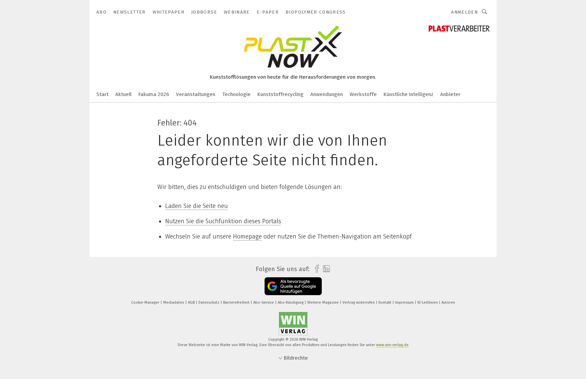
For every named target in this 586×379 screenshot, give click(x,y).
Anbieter (450, 94)
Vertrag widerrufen (359, 302)
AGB (192, 302)
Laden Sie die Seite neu (196, 206)
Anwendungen (326, 94)
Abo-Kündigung (291, 302)
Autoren (448, 302)
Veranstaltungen (195, 94)
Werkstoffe (363, 94)
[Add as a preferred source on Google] (293, 286)
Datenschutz (209, 302)
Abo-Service (264, 302)
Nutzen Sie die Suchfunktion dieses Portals (223, 221)
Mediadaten (174, 302)
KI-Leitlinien (428, 302)
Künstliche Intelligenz (408, 94)
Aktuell (123, 94)
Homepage (247, 236)
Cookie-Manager (145, 302)
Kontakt (385, 302)
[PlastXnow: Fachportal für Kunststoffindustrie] (102, 94)
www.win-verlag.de (392, 345)
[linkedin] (325, 269)
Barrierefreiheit (237, 302)
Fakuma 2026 (153, 94)
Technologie (236, 94)
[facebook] (315, 269)
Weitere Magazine (323, 302)
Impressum (405, 302)
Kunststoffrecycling (280, 94)
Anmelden (464, 12)
